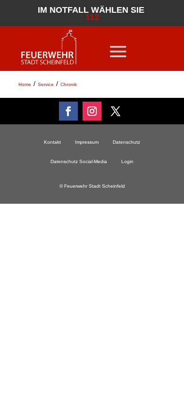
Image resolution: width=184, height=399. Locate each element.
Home (24, 84)
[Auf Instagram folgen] (92, 111)
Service (46, 84)
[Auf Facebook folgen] (68, 111)
